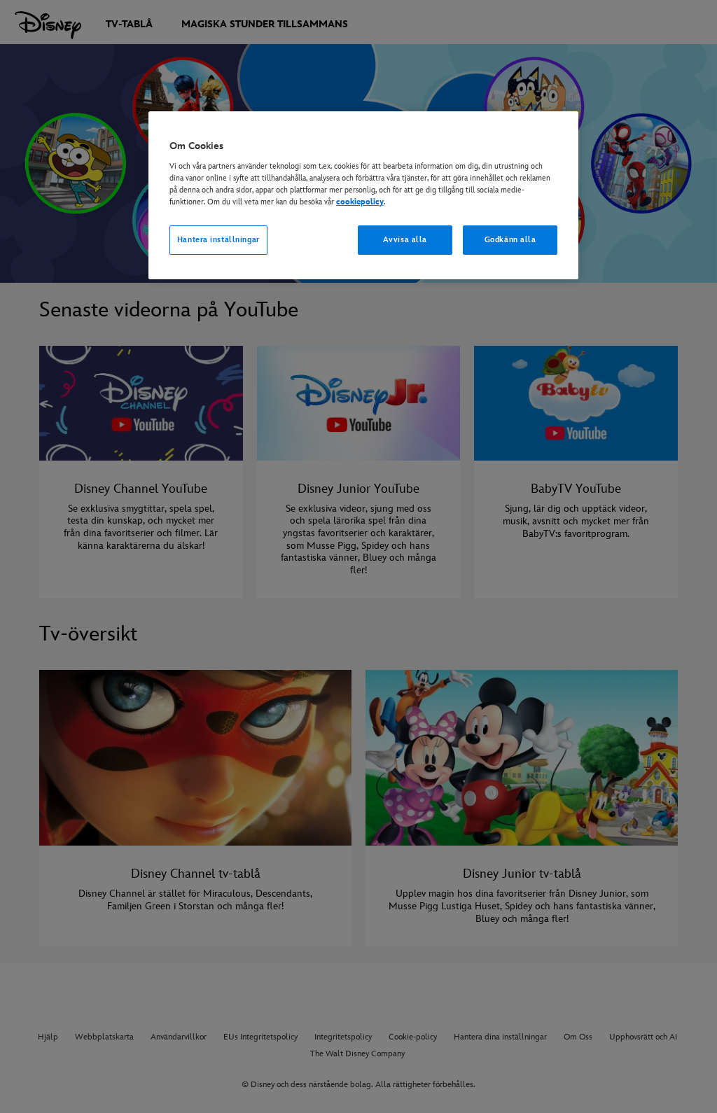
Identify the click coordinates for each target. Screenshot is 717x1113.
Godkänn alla (510, 239)
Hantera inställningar (218, 239)
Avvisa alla (405, 239)
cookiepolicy (360, 201)
